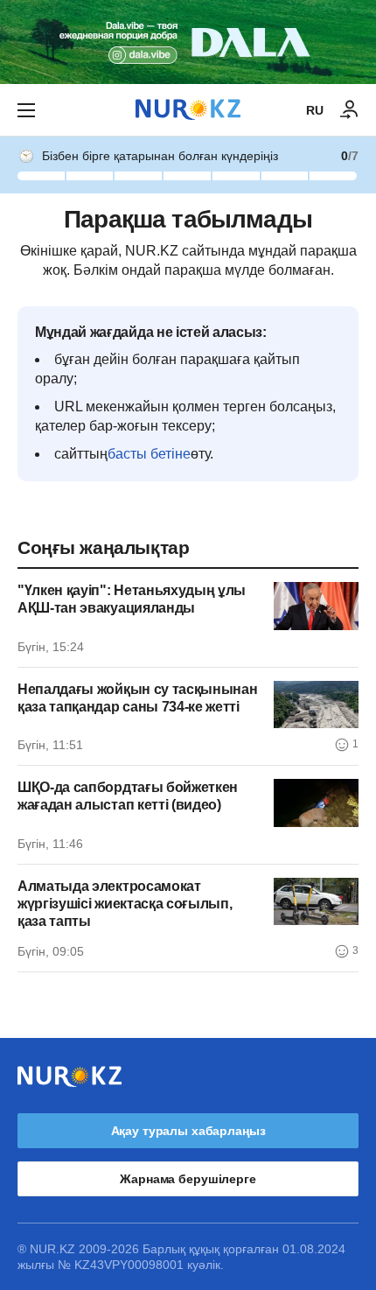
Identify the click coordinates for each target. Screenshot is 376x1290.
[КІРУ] (349, 110)
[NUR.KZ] (188, 110)
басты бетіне (149, 453)
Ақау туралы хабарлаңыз (188, 1131)
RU (315, 110)
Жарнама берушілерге (187, 1179)
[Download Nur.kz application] (188, 42)
